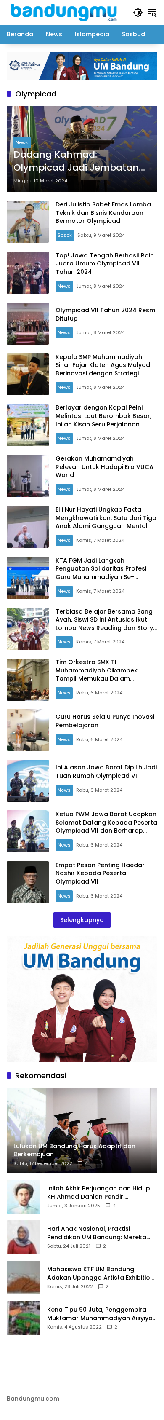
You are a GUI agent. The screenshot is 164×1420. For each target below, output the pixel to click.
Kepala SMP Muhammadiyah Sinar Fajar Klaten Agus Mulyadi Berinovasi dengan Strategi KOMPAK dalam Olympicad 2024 (105, 369)
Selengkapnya (82, 920)
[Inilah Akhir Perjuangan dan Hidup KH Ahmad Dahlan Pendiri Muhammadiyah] (23, 1197)
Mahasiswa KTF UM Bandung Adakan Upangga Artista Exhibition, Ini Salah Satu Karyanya (101, 1273)
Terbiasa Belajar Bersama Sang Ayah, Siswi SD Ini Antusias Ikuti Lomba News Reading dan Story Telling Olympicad (104, 623)
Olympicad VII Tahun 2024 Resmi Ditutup (106, 314)
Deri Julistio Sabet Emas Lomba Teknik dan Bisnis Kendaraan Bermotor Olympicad (103, 212)
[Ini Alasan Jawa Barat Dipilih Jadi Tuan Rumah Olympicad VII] (28, 781)
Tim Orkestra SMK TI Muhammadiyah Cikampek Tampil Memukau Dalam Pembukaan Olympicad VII (97, 674)
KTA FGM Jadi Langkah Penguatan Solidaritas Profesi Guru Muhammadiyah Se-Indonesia (101, 572)
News (22, 142)
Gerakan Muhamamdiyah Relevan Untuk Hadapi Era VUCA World (104, 466)
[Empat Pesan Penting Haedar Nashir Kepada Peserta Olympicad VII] (28, 882)
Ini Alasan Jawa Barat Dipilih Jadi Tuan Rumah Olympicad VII (106, 771)
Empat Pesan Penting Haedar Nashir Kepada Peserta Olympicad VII (100, 873)
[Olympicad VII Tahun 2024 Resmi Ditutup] (28, 324)
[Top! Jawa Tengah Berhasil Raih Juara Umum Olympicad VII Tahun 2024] (28, 273)
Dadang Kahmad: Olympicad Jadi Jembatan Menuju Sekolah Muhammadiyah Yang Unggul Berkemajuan (76, 161)
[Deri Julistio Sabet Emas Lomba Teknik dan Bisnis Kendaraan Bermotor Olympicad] (28, 222)
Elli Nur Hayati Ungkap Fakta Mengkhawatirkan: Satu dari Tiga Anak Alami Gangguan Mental (106, 517)
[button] (138, 13)
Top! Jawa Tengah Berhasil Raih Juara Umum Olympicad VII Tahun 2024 (105, 263)
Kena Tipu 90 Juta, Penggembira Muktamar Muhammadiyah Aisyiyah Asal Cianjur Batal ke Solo (101, 1314)
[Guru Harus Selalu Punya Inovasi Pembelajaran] (28, 730)
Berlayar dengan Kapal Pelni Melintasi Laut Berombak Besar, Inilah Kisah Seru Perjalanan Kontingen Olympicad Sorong (103, 420)
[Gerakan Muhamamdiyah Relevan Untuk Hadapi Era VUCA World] (28, 476)
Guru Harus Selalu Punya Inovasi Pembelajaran (105, 721)
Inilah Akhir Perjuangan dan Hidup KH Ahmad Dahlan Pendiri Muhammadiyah (98, 1192)
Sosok (65, 235)
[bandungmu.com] (65, 12)
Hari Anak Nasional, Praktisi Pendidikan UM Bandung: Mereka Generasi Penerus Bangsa (96, 1233)
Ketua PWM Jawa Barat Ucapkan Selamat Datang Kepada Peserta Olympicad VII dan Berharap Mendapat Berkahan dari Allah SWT (106, 830)
